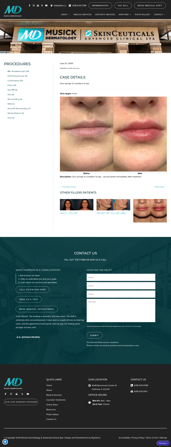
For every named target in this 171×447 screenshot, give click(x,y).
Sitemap (163, 437)
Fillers (10, 85)
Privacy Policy (121, 326)
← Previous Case (68, 186)
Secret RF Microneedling (18, 108)
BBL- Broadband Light (16, 71)
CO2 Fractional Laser (16, 76)
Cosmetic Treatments (55, 399)
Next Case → (161, 186)
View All (11, 117)
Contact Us (51, 419)
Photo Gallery (52, 414)
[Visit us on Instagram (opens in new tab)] (34, 5)
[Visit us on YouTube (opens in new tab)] (46, 5)
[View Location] (52, 5)
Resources (51, 409)
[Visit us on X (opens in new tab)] (42, 5)
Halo (9, 94)
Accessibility (124, 437)
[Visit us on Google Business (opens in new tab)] (38, 5)
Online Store (52, 404)
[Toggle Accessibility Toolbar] (5, 442)
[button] (100, 5)
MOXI (10, 104)
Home (49, 385)
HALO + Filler (68, 213)
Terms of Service (132, 326)
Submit (94, 335)
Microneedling (13, 99)
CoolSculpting (13, 80)
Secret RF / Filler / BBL (111, 213)
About (49, 390)
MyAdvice (95, 437)
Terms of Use (152, 437)
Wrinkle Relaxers (14, 113)
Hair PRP (11, 90)
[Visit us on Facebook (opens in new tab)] (29, 5)
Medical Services (54, 394)
